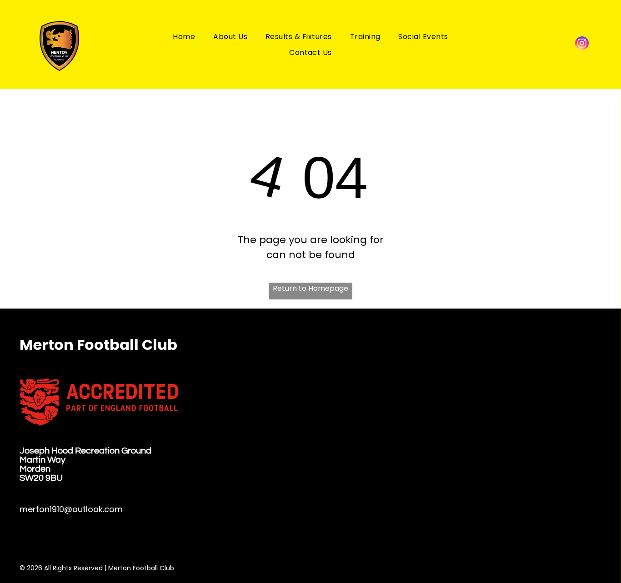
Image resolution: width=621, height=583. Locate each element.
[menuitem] (184, 36)
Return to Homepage (310, 288)
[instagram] (582, 44)
